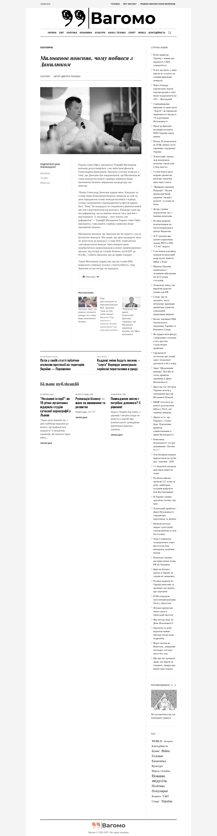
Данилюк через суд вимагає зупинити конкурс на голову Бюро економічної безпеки (87, 315)
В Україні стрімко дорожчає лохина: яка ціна (164, 500)
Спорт (155, 801)
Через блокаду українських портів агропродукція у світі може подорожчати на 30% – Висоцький (164, 92)
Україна (166, 801)
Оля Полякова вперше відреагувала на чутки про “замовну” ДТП (164, 458)
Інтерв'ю (168, 741)
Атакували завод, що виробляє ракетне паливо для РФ (164, 288)
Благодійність (160, 746)
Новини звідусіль (159, 778)
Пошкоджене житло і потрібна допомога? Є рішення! (126, 402)
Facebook (45, 173)
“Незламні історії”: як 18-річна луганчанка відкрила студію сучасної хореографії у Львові (55, 406)
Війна (166, 751)
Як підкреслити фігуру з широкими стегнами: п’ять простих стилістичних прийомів (165, 341)
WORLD (157, 741)
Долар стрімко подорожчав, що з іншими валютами (162, 212)
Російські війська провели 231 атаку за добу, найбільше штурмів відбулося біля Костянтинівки (164, 484)
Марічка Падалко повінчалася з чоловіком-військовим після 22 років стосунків (164, 273)
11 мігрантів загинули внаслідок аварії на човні (164, 470)
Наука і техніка (161, 771)
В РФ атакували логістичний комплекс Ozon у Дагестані (164, 599)
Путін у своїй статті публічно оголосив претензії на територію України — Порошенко (62, 364)
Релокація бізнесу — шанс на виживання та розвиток (90, 402)
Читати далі (46, 443)
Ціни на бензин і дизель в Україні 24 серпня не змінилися (163, 573)
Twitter (44, 178)
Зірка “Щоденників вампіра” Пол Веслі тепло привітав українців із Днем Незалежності (163, 374)
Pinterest (45, 182)
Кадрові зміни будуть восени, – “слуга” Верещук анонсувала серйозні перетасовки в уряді (118, 364)
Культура (157, 766)
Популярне (46, 47)
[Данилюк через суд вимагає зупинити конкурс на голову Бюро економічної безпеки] (87, 302)
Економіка (159, 761)
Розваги (156, 796)
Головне (157, 756)
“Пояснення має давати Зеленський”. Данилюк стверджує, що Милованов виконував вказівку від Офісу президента (131, 321)
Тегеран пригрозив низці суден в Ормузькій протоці (163, 611)
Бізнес (156, 751)
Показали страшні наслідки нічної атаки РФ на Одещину (164, 561)
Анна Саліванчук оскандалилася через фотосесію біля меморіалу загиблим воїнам (164, 545)
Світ (166, 796)
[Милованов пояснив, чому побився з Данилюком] (90, 120)
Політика (158, 786)
